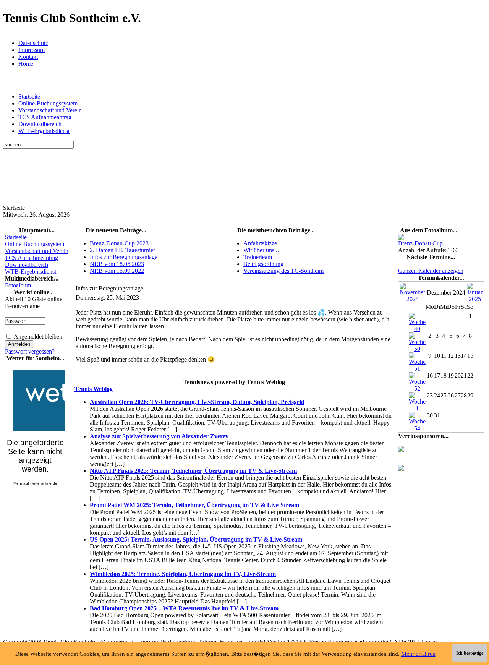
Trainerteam (257, 257)
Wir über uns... (261, 250)
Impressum (31, 50)
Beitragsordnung (263, 264)
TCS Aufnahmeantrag (44, 117)
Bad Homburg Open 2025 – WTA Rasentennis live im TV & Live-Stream (184, 608)
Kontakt (28, 57)
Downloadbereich (40, 124)
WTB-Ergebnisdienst (44, 131)
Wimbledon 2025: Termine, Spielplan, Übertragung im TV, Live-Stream (183, 574)
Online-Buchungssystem (48, 103)
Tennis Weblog (93, 389)
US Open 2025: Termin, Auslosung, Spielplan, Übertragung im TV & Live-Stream (196, 539)
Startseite (29, 96)
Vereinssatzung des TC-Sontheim (283, 271)
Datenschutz (33, 43)
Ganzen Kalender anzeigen (430, 271)
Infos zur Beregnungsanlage (123, 257)
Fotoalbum (18, 285)
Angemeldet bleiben (38, 336)
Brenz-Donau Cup (420, 243)
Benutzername (22, 306)
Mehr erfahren (418, 653)
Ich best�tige (469, 653)
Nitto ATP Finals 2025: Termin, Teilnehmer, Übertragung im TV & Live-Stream (193, 470)
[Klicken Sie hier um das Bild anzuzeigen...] (401, 238)
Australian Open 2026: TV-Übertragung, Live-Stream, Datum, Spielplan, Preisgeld (197, 402)
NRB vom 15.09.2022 (117, 271)
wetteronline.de (43, 483)
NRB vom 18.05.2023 (117, 264)
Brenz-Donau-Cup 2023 (119, 243)
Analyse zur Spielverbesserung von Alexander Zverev (159, 436)
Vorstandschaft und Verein (50, 110)
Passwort (16, 321)
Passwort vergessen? (30, 351)
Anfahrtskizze (260, 243)
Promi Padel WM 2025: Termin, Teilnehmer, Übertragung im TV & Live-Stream (194, 505)
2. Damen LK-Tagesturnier (122, 250)
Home (25, 63)
